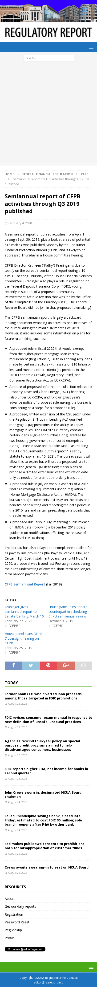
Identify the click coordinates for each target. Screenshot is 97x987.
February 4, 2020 (20, 223)
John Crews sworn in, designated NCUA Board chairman (43, 794)
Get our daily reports (20, 906)
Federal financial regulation (47, 174)
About (9, 898)
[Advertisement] (48, 114)
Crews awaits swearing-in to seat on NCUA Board (47, 867)
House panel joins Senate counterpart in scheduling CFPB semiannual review (67, 611)
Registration (14, 914)
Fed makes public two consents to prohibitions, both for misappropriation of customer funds (45, 845)
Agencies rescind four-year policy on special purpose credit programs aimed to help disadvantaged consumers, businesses (42, 745)
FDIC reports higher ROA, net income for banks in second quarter (46, 771)
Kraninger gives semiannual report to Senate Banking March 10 (24, 611)
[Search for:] (48, 57)
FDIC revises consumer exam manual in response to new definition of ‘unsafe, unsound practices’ (48, 719)
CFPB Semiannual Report (25, 584)
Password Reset (17, 922)
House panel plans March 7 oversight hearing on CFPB (24, 638)
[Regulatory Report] (48, 19)
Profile (10, 938)
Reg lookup (13, 930)
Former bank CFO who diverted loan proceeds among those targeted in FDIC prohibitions (43, 696)
